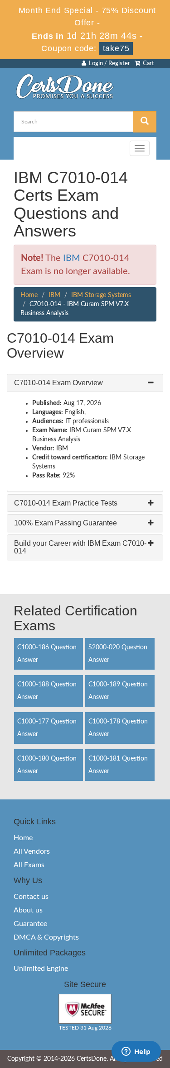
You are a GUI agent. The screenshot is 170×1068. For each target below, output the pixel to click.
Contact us (31, 896)
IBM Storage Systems (101, 295)
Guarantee (30, 923)
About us (28, 910)
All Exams (29, 865)
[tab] (85, 383)
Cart (147, 63)
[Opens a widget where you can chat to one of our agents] (136, 1052)
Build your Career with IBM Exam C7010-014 (80, 547)
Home (29, 295)
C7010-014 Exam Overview (58, 383)
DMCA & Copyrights (46, 937)
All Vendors (32, 851)
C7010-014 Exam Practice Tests (65, 503)
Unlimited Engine (41, 968)
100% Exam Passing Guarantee (65, 523)
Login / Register (108, 63)
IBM (71, 258)
